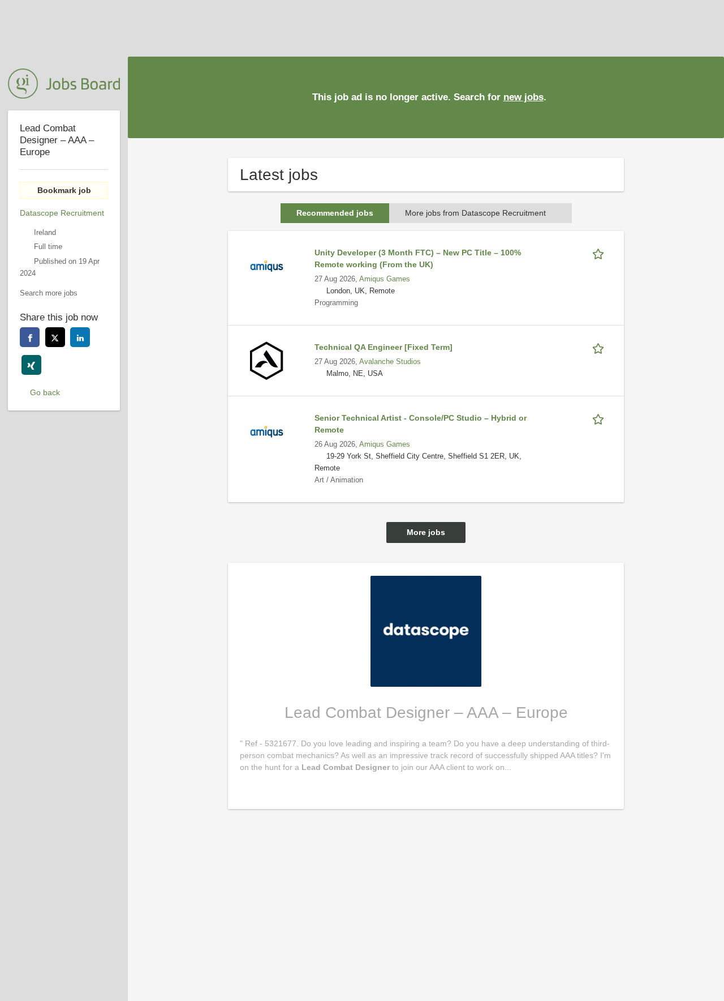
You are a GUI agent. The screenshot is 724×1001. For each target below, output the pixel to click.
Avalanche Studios (390, 362)
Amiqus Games (384, 279)
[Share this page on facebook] (30, 337)
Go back (45, 392)
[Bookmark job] (600, 252)
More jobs (426, 532)
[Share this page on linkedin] (80, 337)
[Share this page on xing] (31, 365)
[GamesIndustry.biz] (64, 84)
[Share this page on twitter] (55, 337)
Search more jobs (48, 293)
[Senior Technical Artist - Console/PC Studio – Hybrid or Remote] (266, 430)
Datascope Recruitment (62, 212)
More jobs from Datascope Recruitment (475, 212)
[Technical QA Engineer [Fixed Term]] (266, 360)
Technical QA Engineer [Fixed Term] (383, 347)
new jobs (523, 97)
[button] (706, 96)
